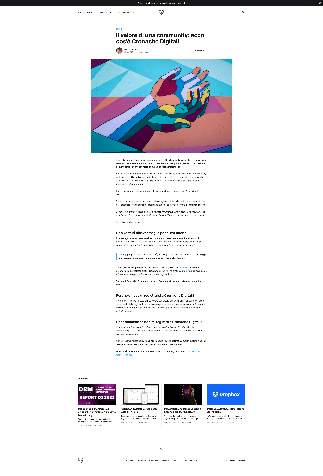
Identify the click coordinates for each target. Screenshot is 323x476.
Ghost (242, 460)
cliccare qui (183, 267)
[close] (320, 3)
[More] (134, 12)
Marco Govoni (131, 49)
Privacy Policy (190, 460)
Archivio (165, 460)
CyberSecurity (105, 12)
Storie (119, 29)
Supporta (130, 460)
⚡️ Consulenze (122, 12)
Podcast (176, 460)
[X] (161, 449)
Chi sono (91, 12)
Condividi (199, 50)
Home (81, 12)
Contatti (142, 460)
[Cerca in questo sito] (243, 12)
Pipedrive (153, 460)
